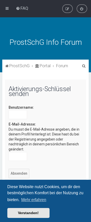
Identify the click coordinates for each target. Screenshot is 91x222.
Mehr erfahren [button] (33, 200)
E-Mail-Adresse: (22, 124)
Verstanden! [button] (28, 213)
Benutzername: (21, 107)
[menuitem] (22, 8)
